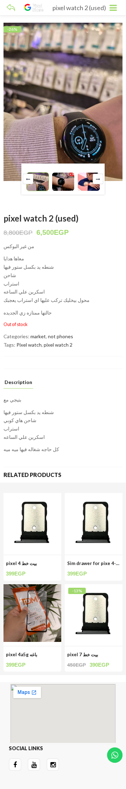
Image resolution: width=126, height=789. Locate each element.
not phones (60, 336)
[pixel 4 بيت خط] (32, 497)
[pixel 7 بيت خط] (93, 588)
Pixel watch (29, 345)
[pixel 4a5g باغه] (32, 588)
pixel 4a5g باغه (21, 654)
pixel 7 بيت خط (82, 654)
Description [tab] (18, 382)
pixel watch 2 (58, 345)
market (38, 336)
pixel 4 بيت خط (21, 563)
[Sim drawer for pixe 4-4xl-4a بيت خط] (93, 497)
